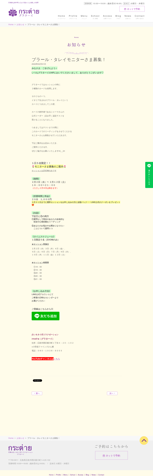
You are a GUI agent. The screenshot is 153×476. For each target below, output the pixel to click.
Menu (84, 15)
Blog (118, 15)
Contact (140, 15)
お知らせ (20, 24)
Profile (73, 15)
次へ (111, 393)
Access (107, 15)
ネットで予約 (133, 8)
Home (61, 15)
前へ (38, 393)
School (95, 15)
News (128, 15)
